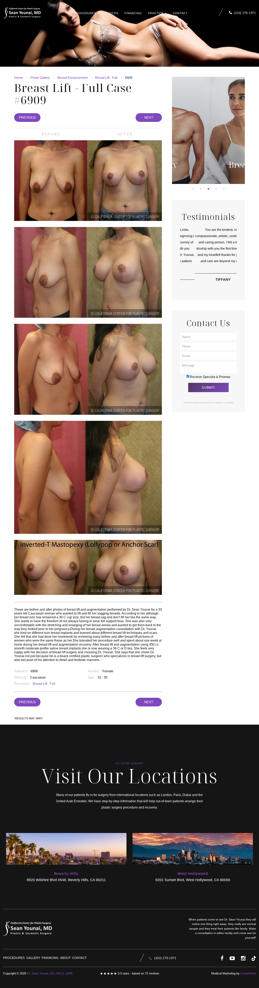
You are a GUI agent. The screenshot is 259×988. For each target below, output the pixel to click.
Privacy (219, 403)
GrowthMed (248, 973)
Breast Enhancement (72, 77)
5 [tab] (224, 189)
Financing (133, 13)
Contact (180, 13)
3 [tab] (208, 189)
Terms (229, 403)
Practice (156, 13)
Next (148, 117)
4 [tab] (216, 189)
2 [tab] (201, 189)
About (65, 957)
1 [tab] (193, 189)
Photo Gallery (40, 77)
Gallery (33, 957)
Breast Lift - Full (106, 77)
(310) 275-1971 (245, 13)
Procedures (85, 13)
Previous (27, 117)
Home (18, 77)
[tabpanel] (208, 130)
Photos (111, 13)
